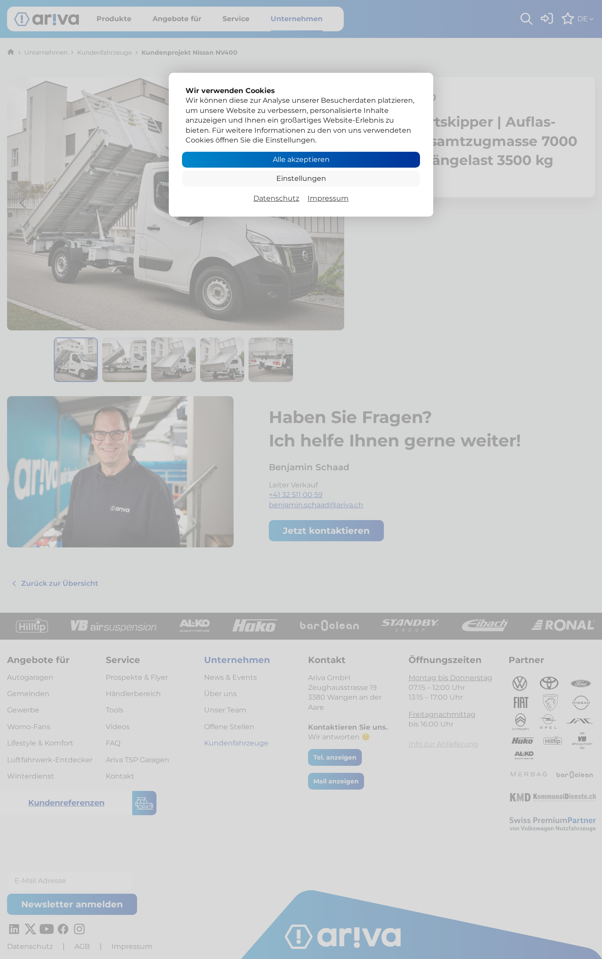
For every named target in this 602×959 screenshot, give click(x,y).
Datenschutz (276, 198)
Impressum (328, 198)
